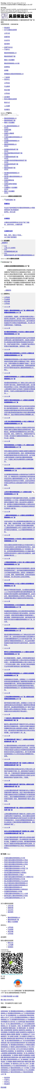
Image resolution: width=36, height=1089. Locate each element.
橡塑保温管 (7, 1057)
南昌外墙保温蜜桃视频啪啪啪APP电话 (16, 860)
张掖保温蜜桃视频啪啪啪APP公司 (14, 870)
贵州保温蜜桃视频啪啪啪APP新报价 (15, 872)
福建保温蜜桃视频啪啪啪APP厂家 (14, 866)
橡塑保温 (29, 1057)
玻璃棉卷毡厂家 (22, 1051)
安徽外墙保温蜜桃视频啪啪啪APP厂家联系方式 (18, 877)
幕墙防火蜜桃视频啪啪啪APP (19, 1047)
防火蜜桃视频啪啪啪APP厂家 (17, 1024)
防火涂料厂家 (27, 1063)
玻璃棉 (17, 1032)
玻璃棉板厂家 (12, 1051)
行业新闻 (7, 86)
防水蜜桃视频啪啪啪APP (20, 1065)
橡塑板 (9, 1034)
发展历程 (7, 37)
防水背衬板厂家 (13, 1049)
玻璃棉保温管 (11, 1038)
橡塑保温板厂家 (13, 1028)
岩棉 (20, 1057)
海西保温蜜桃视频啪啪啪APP (13, 887)
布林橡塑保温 (12, 1015)
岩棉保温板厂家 (5, 1011)
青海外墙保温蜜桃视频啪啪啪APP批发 (16, 862)
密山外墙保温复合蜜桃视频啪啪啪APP (16, 883)
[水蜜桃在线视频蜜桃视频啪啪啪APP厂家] (16, 18)
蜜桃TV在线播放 (9, 60)
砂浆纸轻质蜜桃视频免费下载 (18, 1042)
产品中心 (7, 49)
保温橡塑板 (26, 1055)
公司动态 (7, 83)
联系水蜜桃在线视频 (10, 99)
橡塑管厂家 (19, 1034)
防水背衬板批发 (23, 1049)
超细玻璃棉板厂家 (8, 1055)
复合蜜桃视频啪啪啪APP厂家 (16, 1040)
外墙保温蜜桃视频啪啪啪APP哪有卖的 (16, 889)
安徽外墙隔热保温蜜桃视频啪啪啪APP (16, 885)
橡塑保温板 (14, 1057)
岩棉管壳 (24, 1036)
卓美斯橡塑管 (8, 1030)
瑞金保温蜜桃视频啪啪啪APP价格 (14, 879)
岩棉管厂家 (17, 1036)
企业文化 (7, 40)
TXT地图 (3, 996)
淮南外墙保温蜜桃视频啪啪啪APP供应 (16, 864)
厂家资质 (7, 77)
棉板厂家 (29, 1068)
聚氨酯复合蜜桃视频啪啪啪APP (14, 74)
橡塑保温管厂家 (23, 1028)
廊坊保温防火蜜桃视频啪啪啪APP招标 (16, 895)
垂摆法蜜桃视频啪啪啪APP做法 (14, 874)
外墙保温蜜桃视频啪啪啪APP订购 (14, 858)
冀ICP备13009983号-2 (7, 999)
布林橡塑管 (4, 1021)
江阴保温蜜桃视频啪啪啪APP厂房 (14, 898)
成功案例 (7, 97)
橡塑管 (13, 1034)
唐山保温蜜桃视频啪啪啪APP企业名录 (16, 881)
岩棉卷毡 (7, 67)
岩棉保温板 (31, 1042)
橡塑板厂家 (8, 1063)
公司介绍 (7, 33)
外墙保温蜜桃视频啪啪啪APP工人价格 (16, 893)
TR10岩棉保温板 (22, 1015)
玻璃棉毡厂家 (30, 1030)
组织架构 (7, 44)
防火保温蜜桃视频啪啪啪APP (21, 1017)
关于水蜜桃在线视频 (10, 30)
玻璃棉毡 (15, 1030)
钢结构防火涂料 (17, 1063)
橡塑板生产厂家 (28, 1034)
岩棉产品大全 (8, 47)
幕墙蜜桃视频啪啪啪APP (18, 1011)
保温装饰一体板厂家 (17, 1026)
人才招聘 (7, 106)
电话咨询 (7, 1077)
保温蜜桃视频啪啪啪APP (18, 1070)
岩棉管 (6, 70)
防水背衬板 (11, 1021)
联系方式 (7, 102)
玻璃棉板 (30, 1032)
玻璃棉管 (5, 1028)
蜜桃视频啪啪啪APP (10, 53)
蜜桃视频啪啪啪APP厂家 (14, 1059)
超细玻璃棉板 (12, 1053)
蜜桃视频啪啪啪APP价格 (11, 63)
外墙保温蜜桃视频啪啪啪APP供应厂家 (16, 868)
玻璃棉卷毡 (27, 1026)
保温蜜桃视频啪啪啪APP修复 (13, 891)
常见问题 (7, 90)
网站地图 (9, 996)
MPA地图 (15, 996)
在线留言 (7, 109)
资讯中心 (7, 79)
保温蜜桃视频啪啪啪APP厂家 (17, 1013)
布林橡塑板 (31, 1019)
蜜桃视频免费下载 (9, 56)
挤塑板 (4, 1059)
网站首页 (7, 27)
